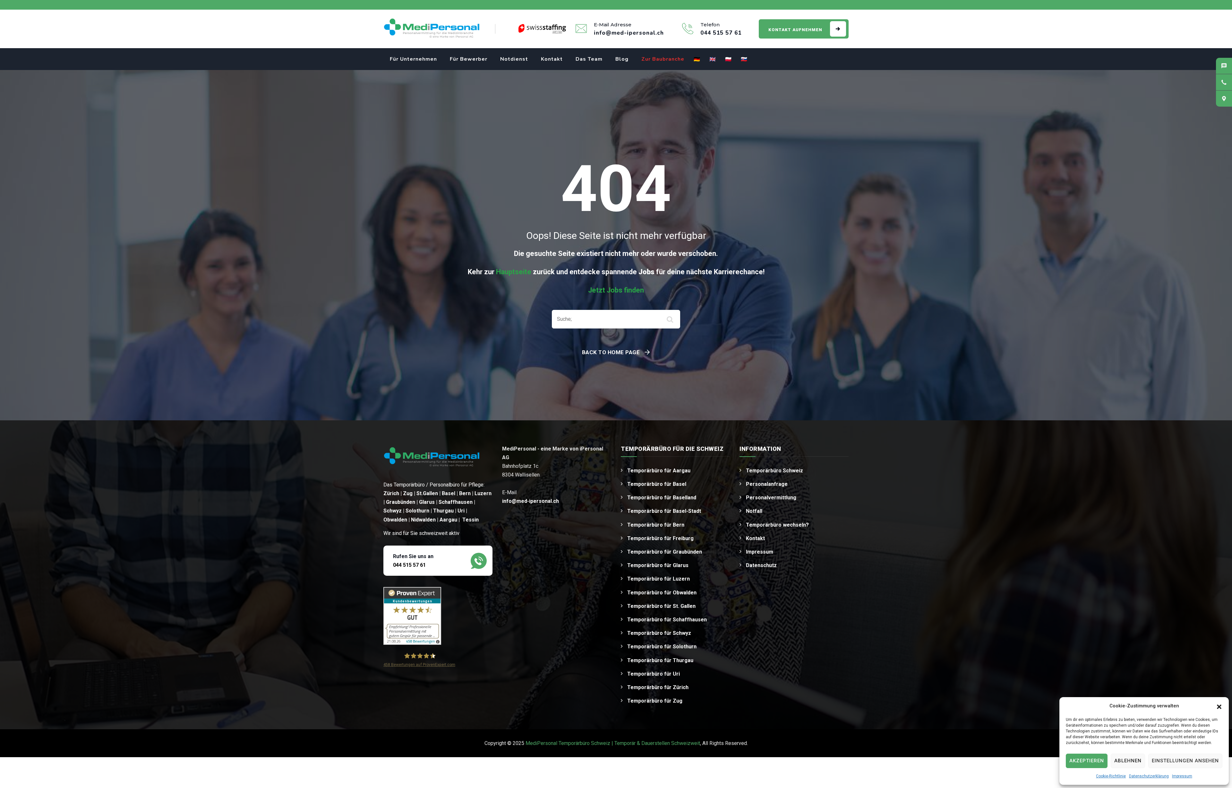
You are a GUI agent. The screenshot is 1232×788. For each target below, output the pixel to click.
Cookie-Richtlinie (1111, 776)
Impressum (1182, 776)
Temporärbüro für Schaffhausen (667, 620)
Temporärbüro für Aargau (658, 471)
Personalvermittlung (771, 498)
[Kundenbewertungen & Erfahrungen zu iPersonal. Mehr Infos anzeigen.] (412, 616)
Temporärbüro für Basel (656, 484)
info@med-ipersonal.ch (530, 501)
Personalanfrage (767, 484)
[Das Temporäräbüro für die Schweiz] (431, 29)
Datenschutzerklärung (1149, 776)
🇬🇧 (712, 59)
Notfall (754, 511)
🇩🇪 (697, 59)
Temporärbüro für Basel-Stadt (664, 511)
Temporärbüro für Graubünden (664, 552)
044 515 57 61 (409, 565)
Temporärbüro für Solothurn (662, 647)
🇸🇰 (744, 59)
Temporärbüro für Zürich (658, 687)
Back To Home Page (611, 352)
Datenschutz (761, 565)
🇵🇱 (728, 59)
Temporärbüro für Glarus (658, 565)
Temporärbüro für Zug (654, 701)
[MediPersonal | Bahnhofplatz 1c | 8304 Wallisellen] (1224, 99)
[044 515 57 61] (1224, 82)
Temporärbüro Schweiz (774, 471)
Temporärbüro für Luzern (658, 579)
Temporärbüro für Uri (653, 674)
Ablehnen (1128, 761)
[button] (1219, 706)
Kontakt (552, 59)
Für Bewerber (468, 59)
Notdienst (514, 59)
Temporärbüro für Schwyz (659, 633)
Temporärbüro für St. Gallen (661, 606)
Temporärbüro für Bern (655, 525)
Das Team (589, 59)
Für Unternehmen (413, 59)
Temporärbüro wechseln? (777, 525)
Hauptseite (513, 272)
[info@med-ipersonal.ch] (1224, 66)
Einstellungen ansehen (1185, 761)
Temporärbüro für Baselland (661, 498)
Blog (622, 59)
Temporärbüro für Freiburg (660, 538)
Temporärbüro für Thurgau (660, 660)
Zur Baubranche (662, 59)
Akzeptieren (1086, 761)
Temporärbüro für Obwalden (662, 593)
